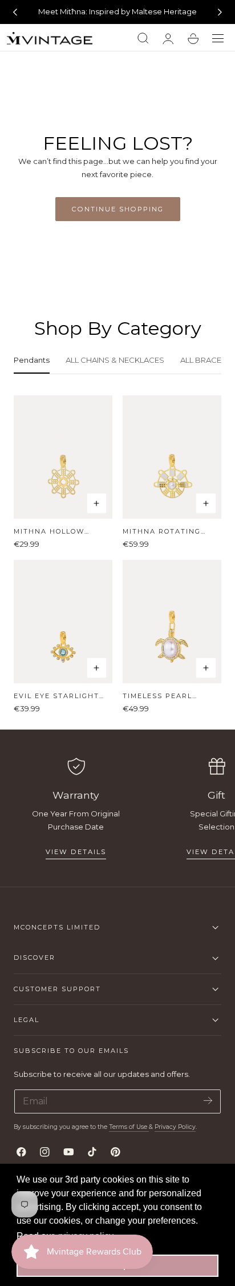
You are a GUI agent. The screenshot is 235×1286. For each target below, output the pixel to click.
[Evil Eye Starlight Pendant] (63, 621)
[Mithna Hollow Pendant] (63, 457)
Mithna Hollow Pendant (49, 531)
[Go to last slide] (15, 12)
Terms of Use (129, 1127)
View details (76, 852)
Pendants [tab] (32, 359)
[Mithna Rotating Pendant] (172, 457)
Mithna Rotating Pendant (162, 531)
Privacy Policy (175, 1127)
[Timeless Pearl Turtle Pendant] (172, 621)
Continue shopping (118, 209)
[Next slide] (220, 12)
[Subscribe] (208, 1100)
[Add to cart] (97, 503)
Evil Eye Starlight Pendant (56, 696)
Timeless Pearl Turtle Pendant (160, 696)
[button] (218, 39)
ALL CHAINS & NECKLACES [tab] (115, 359)
